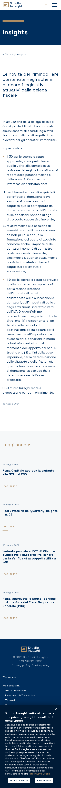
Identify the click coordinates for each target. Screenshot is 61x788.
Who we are (9, 677)
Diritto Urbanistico (15, 690)
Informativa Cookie (39, 773)
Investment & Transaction (20, 695)
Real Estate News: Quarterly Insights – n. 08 (30, 512)
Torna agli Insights (15, 54)
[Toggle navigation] (54, 5)
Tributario (10, 700)
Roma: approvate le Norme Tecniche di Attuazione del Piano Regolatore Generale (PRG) (29, 602)
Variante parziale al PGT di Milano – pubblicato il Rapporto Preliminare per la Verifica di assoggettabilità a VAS (29, 556)
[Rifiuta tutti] (56, 709)
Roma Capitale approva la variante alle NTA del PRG (28, 472)
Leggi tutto (10, 486)
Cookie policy (40, 665)
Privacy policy (21, 665)
